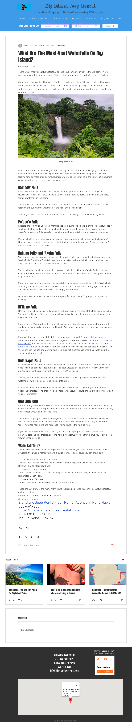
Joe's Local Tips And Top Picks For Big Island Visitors (23, 591)
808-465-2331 (64, 666)
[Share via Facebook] (19, 537)
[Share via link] (38, 537)
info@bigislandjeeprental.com (64, 670)
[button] (38, 18)
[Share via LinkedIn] (32, 537)
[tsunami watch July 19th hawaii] (107, 574)
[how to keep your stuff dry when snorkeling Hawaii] (66, 574)
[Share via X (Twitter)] (26, 537)
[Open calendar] (65, 26)
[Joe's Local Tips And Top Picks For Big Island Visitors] (24, 574)
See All (124, 559)
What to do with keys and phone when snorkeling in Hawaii (65, 591)
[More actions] (112, 45)
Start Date (49, 23)
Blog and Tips (24, 528)
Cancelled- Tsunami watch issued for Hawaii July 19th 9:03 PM (106, 591)
